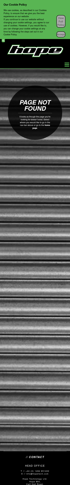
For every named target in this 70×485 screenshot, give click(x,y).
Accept (61, 34)
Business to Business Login (65, 40)
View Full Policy (61, 21)
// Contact (35, 457)
